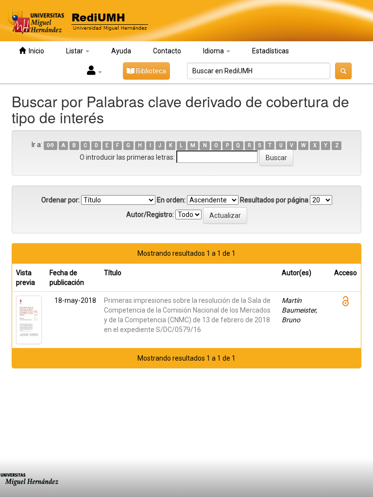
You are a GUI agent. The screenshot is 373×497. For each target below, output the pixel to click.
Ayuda (121, 51)
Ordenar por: (60, 200)
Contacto (167, 51)
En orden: (171, 200)
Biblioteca (150, 71)
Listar (75, 51)
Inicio (35, 51)
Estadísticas (270, 51)
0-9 (50, 145)
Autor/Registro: (150, 214)
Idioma (214, 51)
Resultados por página (274, 200)
